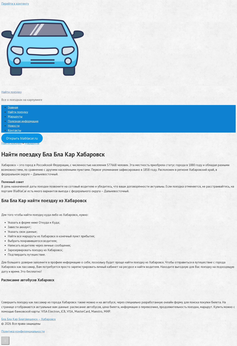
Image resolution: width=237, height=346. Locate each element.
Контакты (14, 130)
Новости (14, 126)
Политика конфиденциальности (23, 331)
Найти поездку (11, 92)
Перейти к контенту (15, 3)
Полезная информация (23, 121)
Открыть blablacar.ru (22, 138)
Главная (13, 107)
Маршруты (15, 116)
